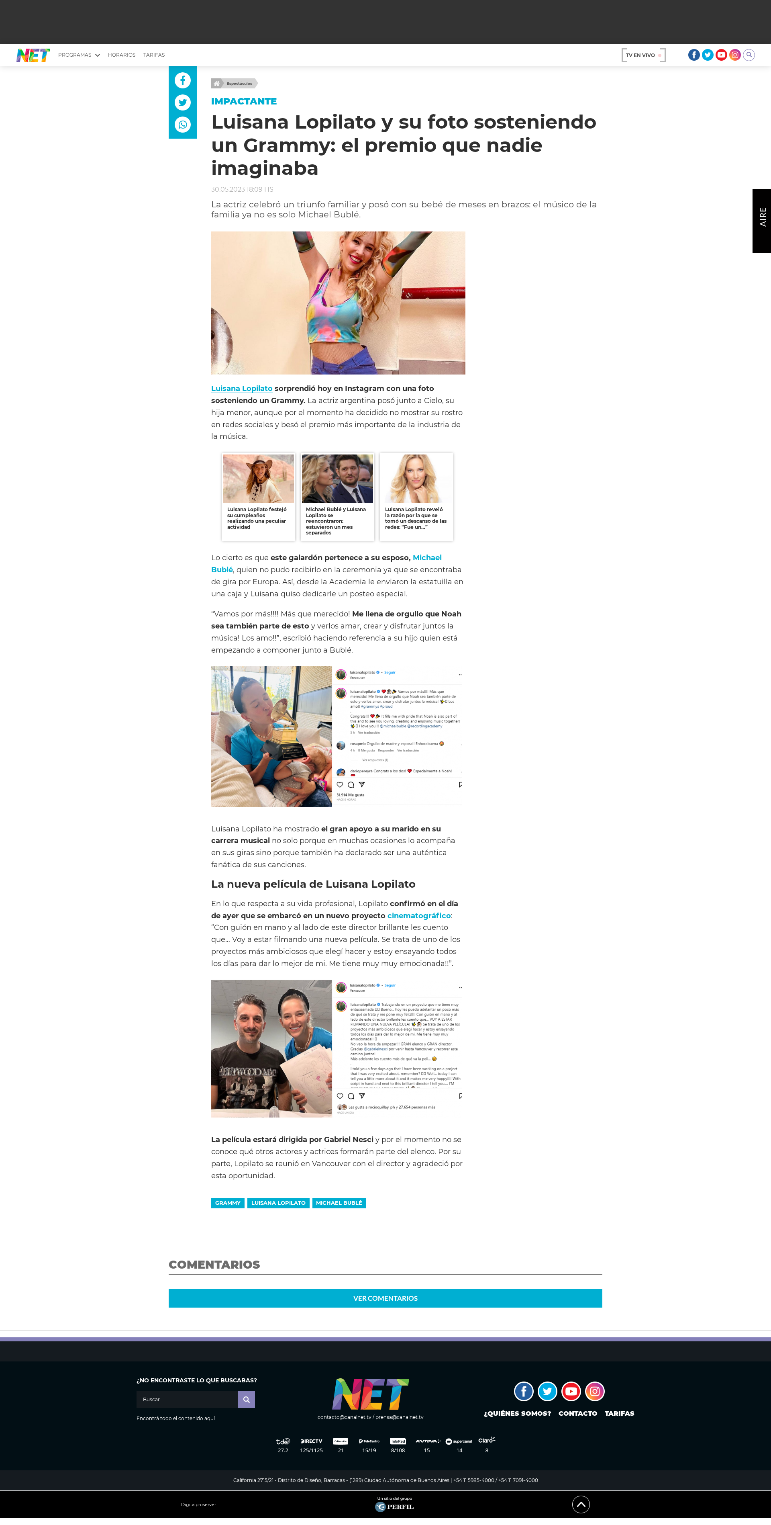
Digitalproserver (198, 1504)
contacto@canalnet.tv (344, 1417)
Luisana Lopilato (242, 388)
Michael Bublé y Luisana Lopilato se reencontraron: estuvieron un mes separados (336, 521)
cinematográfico (419, 915)
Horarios (121, 55)
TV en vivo (640, 55)
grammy (228, 1203)
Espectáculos (239, 83)
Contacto (578, 1413)
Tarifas (154, 55)
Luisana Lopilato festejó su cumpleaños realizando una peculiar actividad (257, 518)
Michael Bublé (339, 1203)
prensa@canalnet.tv (399, 1417)
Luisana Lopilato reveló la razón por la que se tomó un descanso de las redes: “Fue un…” (416, 518)
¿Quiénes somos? (517, 1413)
